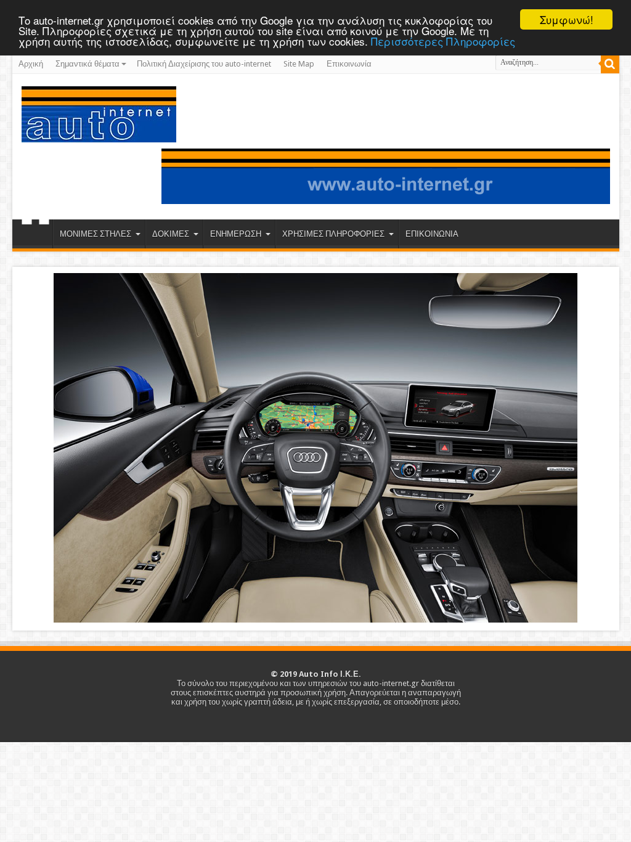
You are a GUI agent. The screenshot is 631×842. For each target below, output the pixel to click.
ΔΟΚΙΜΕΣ (170, 234)
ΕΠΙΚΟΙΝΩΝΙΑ (431, 234)
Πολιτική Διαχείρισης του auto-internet (204, 63)
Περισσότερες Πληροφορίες (443, 41)
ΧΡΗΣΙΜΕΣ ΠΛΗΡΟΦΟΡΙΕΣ (333, 234)
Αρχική (30, 63)
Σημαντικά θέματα (87, 63)
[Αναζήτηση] (610, 64)
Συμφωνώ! (566, 19)
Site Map (298, 63)
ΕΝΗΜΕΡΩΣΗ (235, 234)
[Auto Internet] (99, 133)
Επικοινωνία (349, 63)
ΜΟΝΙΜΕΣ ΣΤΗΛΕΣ (95, 234)
